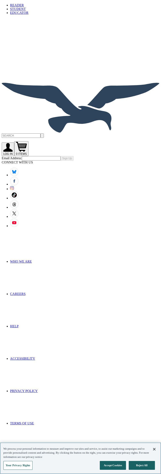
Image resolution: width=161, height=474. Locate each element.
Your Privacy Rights (18, 465)
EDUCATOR (19, 12)
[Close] (154, 449)
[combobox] (80, 135)
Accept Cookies (113, 465)
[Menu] (33, 48)
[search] (42, 135)
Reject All (142, 465)
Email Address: (12, 158)
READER (17, 5)
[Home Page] (80, 131)
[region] (80, 458)
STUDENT (18, 9)
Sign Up (67, 158)
